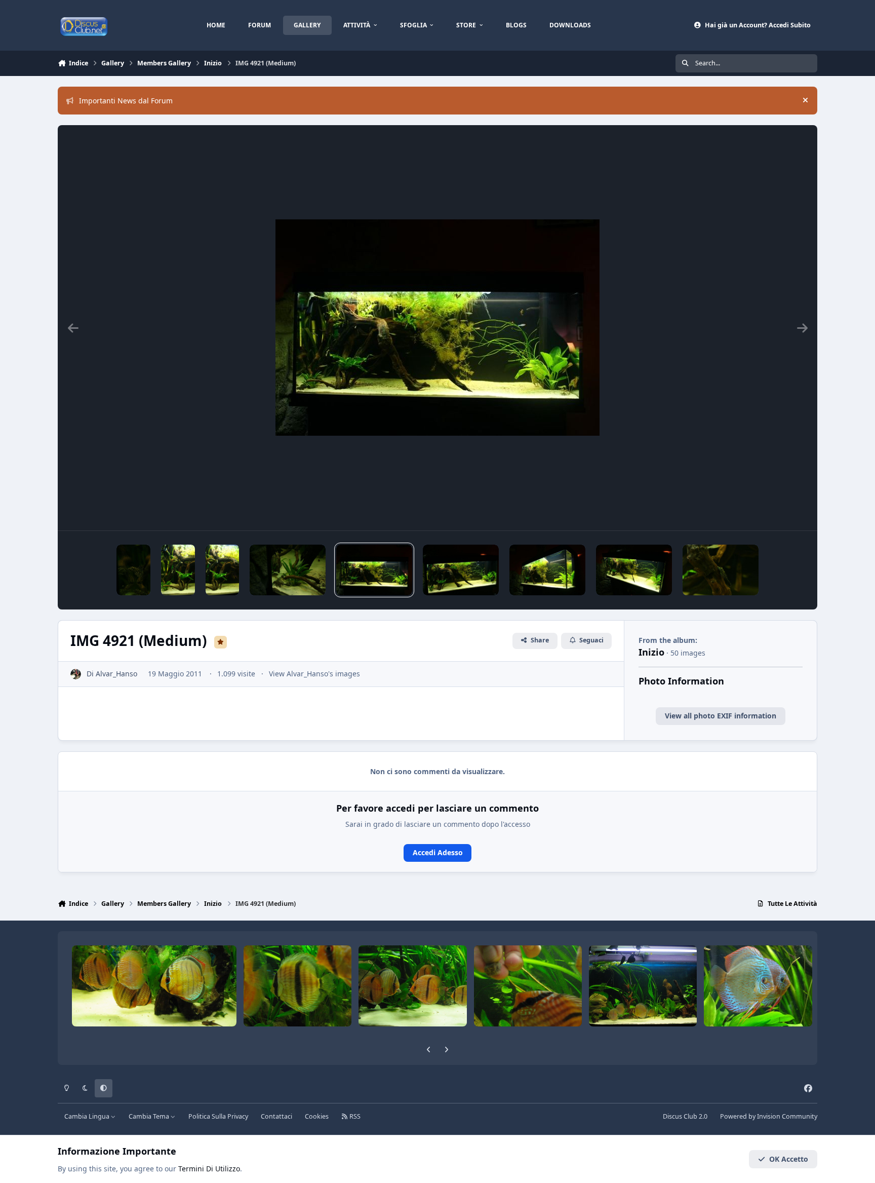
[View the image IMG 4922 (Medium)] (288, 570)
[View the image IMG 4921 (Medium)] (374, 570)
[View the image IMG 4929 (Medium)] (133, 570)
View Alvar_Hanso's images (314, 673)
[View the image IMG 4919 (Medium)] (461, 570)
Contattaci (276, 1116)
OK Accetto (788, 1159)
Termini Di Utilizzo (209, 1168)
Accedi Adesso (438, 852)
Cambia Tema (150, 1116)
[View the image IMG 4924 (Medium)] (223, 570)
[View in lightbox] (437, 327)
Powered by (768, 1116)
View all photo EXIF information (720, 715)
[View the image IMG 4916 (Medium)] (547, 570)
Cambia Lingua (87, 1116)
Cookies (317, 1116)
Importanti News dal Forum (126, 100)
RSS (354, 1116)
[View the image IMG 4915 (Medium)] (634, 570)
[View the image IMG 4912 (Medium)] (721, 570)
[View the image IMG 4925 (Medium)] (178, 570)
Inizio (651, 652)
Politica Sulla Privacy (218, 1116)
